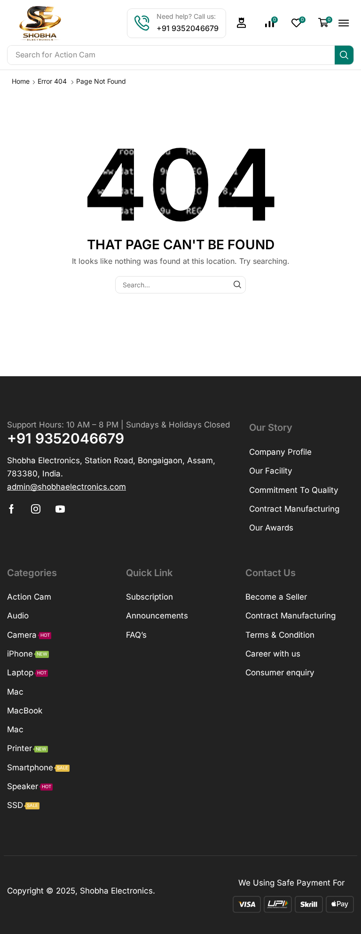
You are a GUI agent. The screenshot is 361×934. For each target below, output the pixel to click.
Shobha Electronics (116, 890)
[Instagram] (35, 509)
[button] (242, 22)
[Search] (344, 55)
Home (21, 81)
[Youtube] (60, 509)
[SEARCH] (237, 284)
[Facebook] (11, 509)
